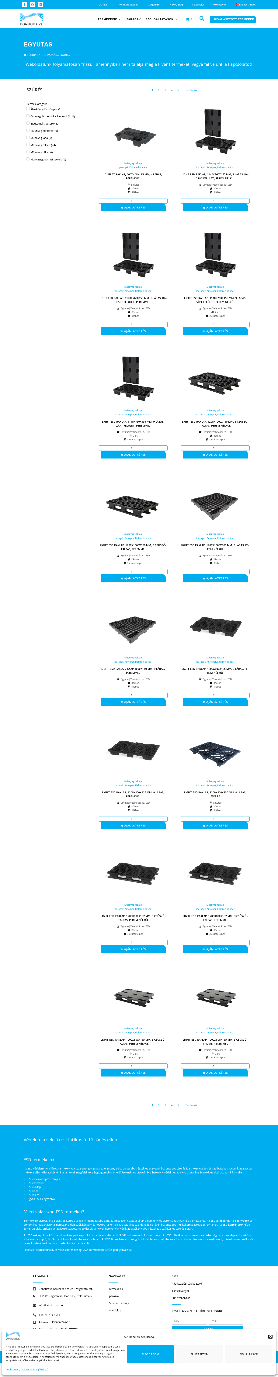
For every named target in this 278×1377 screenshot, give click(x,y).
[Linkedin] (40, 4)
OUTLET (104, 4)
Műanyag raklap (133, 163)
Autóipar (211, 167)
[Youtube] (32, 4)
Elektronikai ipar (226, 167)
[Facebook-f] (24, 4)
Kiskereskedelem (138, 167)
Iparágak (133, 19)
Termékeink (107, 19)
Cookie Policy (13, 1369)
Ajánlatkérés (135, 207)
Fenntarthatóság (128, 4)
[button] (270, 1337)
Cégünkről (154, 4)
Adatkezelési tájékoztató (35, 1369)
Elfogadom (150, 1354)
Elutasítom (200, 1354)
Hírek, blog (176, 4)
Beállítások (249, 1354)
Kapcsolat (198, 4)
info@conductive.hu (51, 1305)
